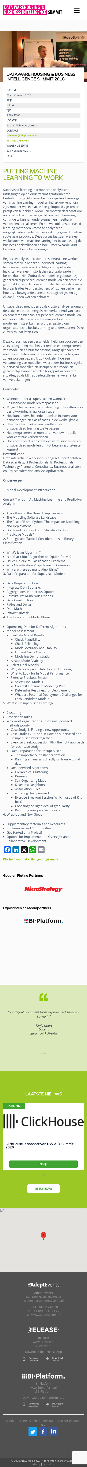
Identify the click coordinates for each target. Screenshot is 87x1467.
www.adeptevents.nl (45, 1315)
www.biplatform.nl (43, 1388)
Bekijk (43, 1164)
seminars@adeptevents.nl (22, 135)
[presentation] (10, 57)
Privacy (36, 1464)
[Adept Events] (43, 9)
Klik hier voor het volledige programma (30, 859)
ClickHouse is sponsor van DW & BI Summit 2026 (39, 1145)
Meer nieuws (43, 1188)
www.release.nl (43, 1342)
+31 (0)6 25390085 (18, 140)
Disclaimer (49, 1464)
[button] (33, 1431)
